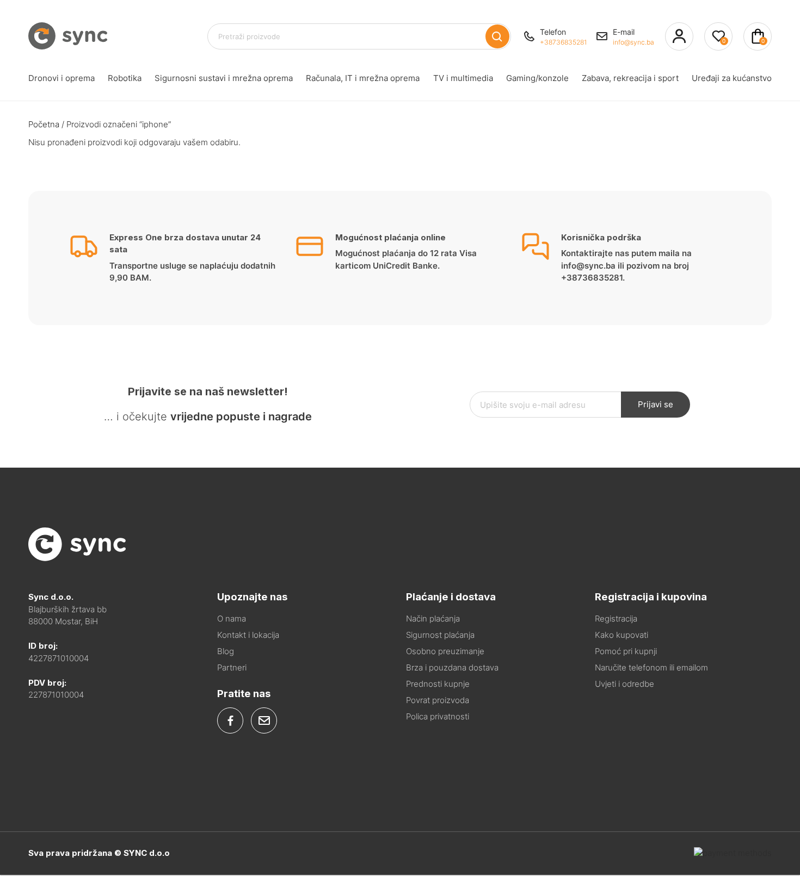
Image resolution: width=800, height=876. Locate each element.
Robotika (124, 78)
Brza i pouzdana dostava (452, 667)
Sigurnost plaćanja (440, 635)
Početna (43, 124)
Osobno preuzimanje (445, 651)
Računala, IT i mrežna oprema (363, 78)
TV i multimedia (463, 78)
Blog (225, 651)
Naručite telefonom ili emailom (651, 667)
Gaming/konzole (537, 78)
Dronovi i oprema (61, 78)
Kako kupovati (621, 635)
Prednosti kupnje (438, 684)
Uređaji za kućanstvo (732, 78)
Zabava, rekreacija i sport (630, 78)
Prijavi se (655, 404)
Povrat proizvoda (437, 700)
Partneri (232, 667)
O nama (231, 618)
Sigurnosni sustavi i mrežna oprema (224, 78)
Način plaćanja (433, 618)
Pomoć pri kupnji (626, 651)
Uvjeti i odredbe (624, 684)
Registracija (616, 618)
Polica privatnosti (437, 716)
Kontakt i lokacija (248, 635)
